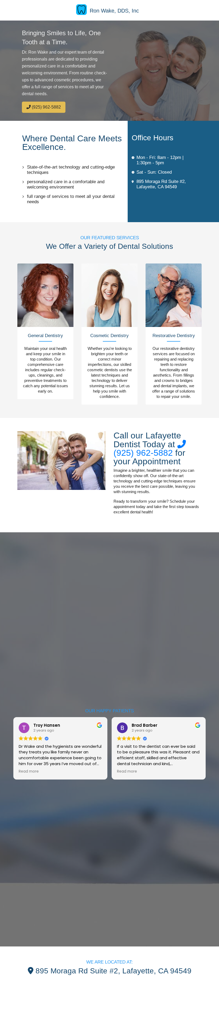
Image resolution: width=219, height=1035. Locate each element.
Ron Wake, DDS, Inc (114, 11)
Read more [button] (29, 771)
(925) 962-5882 (46, 107)
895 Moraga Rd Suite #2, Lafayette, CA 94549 (161, 184)
